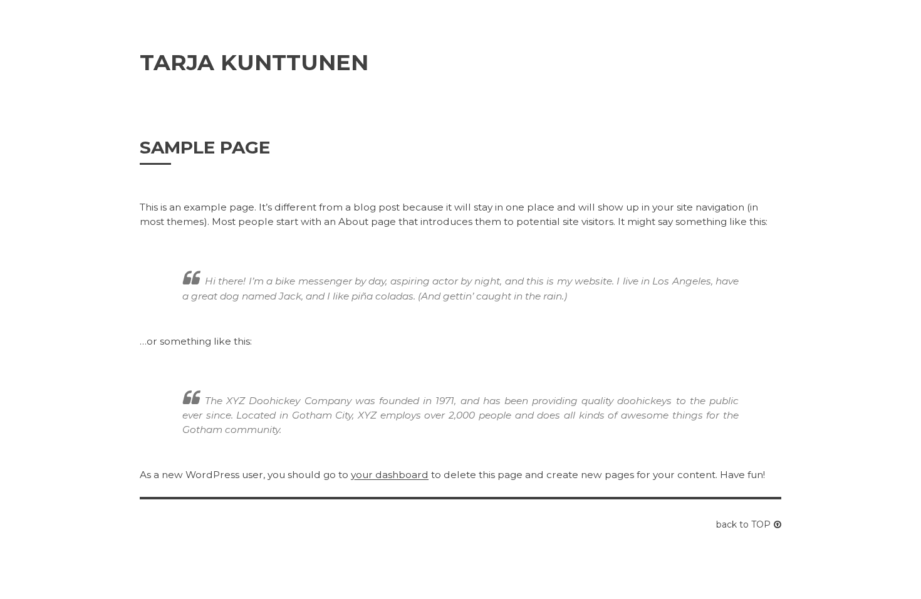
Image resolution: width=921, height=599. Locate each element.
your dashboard (390, 475)
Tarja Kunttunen (254, 62)
